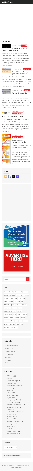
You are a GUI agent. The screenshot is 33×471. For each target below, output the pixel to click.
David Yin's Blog (7, 2)
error (5, 301)
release (25, 314)
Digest (9, 378)
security (17, 318)
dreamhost (22, 298)
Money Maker (11, 395)
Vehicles (9, 426)
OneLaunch (8, 363)
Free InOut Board (10, 348)
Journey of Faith (15, 400)
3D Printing (10, 376)
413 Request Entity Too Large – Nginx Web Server (14, 49)
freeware (6, 305)
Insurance (10, 388)
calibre (27, 295)
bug (22, 295)
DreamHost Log (12, 381)
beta (13, 295)
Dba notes (8, 357)
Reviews (9, 409)
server (23, 318)
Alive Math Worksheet (11, 345)
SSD (12, 321)
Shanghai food (15, 402)
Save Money (10, 414)
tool (20, 321)
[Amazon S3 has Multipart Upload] (6, 112)
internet (14, 308)
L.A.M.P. (24, 45)
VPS (22, 324)
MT (15, 311)
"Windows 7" (18, 292)
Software (26, 69)
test (16, 321)
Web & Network (17, 113)
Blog (18, 295)
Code (11, 298)
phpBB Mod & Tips (12, 407)
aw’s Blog (8, 360)
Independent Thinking (13, 385)
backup (26, 292)
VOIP (8, 428)
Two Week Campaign (13, 421)
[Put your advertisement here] (16, 271)
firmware (17, 301)
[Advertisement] (16, 22)
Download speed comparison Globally (19, 141)
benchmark (7, 295)
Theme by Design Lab (16, 467)
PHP (14, 314)
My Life (9, 398)
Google (18, 305)
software (6, 321)
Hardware (10, 383)
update (6, 324)
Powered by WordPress (23, 465)
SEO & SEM (10, 416)
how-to (24, 305)
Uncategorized (11, 424)
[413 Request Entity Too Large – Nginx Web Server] (6, 46)
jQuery (9, 390)
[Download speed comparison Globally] (6, 149)
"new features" (8, 292)
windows (6, 327)
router (11, 318)
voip (17, 324)
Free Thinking (9, 354)
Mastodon (9, 455)
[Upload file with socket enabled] (6, 91)
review (6, 318)
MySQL (19, 311)
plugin (19, 314)
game (12, 305)
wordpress (14, 327)
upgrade (12, 324)
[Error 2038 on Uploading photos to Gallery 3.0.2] (6, 70)
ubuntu (25, 321)
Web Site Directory (10, 351)
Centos (6, 298)
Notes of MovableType (14, 405)
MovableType (8, 311)
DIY (16, 298)
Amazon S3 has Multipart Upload (12, 116)
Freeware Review (16, 411)
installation (7, 308)
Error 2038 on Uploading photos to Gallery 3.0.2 (20, 73)
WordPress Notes (12, 433)
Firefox (11, 301)
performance (8, 314)
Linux (19, 308)
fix (22, 301)
